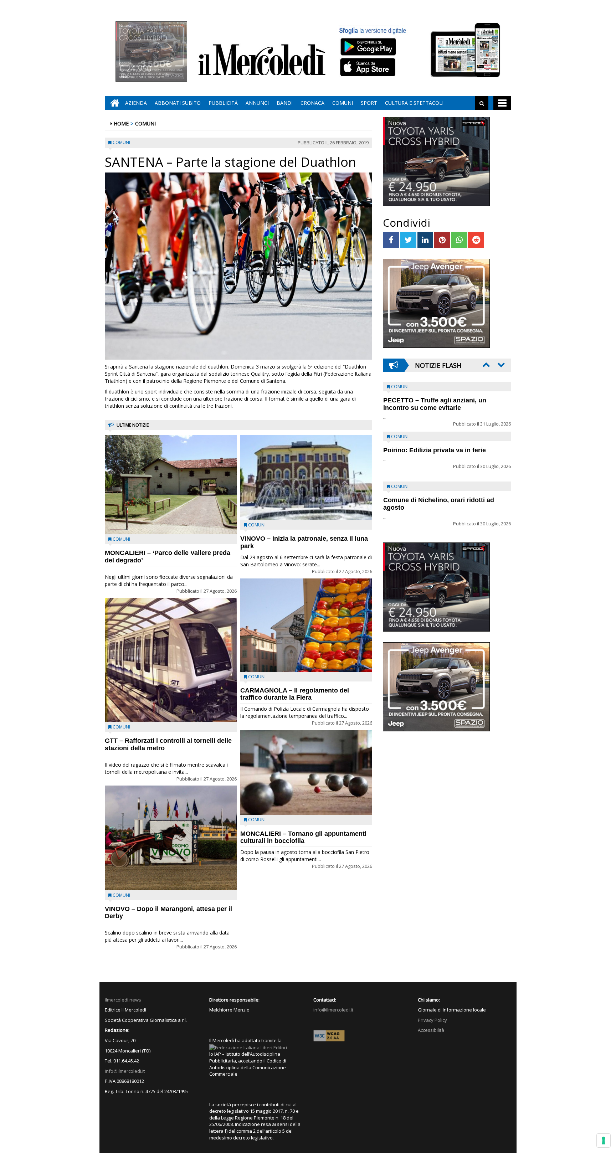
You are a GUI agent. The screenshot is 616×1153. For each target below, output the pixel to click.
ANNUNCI (257, 102)
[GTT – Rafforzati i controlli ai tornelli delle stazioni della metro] (171, 660)
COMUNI (342, 102)
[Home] (113, 103)
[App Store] (369, 67)
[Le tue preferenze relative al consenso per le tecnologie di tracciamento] (603, 1140)
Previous (485, 364)
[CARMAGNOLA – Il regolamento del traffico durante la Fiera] (306, 625)
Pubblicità (223, 102)
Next (500, 364)
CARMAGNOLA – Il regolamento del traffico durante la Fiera (294, 694)
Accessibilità (431, 1030)
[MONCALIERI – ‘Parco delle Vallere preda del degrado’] (171, 484)
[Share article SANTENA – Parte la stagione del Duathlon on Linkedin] (425, 240)
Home (121, 123)
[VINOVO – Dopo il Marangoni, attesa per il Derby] (171, 838)
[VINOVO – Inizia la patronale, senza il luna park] (306, 477)
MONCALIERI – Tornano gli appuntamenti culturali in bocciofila (303, 837)
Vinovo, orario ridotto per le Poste (435, 400)
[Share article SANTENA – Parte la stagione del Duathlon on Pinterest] (442, 240)
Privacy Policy (432, 1020)
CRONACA (312, 102)
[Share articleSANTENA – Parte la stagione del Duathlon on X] (408, 240)
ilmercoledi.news (123, 1000)
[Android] (368, 46)
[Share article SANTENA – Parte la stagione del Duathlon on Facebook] (391, 240)
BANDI (285, 102)
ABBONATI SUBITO (178, 102)
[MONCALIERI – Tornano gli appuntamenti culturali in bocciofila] (306, 772)
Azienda (136, 102)
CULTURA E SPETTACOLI (414, 102)
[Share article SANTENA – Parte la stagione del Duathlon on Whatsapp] (459, 240)
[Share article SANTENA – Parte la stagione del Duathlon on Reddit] (476, 240)
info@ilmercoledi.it (125, 1071)
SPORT (369, 102)
